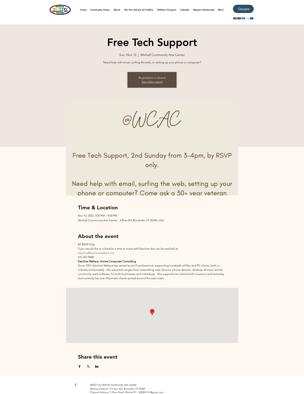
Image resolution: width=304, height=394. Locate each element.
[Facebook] (75, 385)
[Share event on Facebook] (79, 366)
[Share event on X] (88, 366)
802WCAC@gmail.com (151, 392)
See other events (152, 82)
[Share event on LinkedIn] (97, 366)
